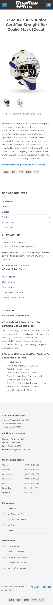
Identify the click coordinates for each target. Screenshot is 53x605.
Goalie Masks (15, 114)
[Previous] (6, 72)
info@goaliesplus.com (24, 246)
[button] (4, 5)
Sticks (5, 217)
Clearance (7, 227)
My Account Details (16, 519)
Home (4, 114)
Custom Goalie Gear (13, 292)
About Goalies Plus (16, 552)
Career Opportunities (13, 297)
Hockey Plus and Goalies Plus (16, 420)
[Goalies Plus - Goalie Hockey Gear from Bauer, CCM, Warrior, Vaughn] (26, 5)
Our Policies (8, 282)
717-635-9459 (14, 442)
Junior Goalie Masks (32, 114)
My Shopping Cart (16, 514)
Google (22, 269)
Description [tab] (8, 310)
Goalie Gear (8, 201)
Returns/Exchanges (16, 568)
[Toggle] (49, 201)
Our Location (9, 287)
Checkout (12, 508)
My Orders (12, 525)
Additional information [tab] (15, 316)
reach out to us (10, 158)
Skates (5, 212)
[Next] (46, 72)
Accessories (8, 222)
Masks (5, 206)
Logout (10, 530)
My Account (8, 276)
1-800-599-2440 (18, 242)
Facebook (24, 265)
